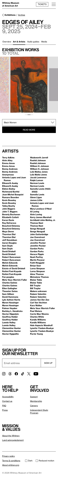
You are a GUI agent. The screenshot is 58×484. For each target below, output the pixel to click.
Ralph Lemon (36, 180)
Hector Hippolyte (10, 314)
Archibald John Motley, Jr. (42, 220)
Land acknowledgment (13, 440)
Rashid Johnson (38, 160)
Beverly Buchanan (11, 214)
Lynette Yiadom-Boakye (42, 328)
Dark (30, 460)
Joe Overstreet (37, 237)
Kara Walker (36, 305)
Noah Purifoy (36, 257)
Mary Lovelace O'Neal (41, 208)
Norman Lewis (37, 183)
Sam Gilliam (8, 294)
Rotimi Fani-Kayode (11, 271)
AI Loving (34, 211)
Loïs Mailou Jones (39, 171)
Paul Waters (36, 311)
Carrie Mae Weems (39, 314)
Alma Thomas (37, 274)
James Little (36, 200)
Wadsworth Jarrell (39, 157)
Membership (36, 401)
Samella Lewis (37, 194)
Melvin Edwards (10, 263)
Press (5, 410)
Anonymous (8, 174)
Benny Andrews (10, 169)
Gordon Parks (37, 248)
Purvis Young (36, 334)
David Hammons (10, 297)
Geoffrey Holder (10, 317)
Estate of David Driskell (13, 268)
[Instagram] (4, 374)
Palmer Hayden (9, 308)
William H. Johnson (39, 166)
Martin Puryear (37, 260)
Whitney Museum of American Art (10, 4)
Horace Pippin (37, 254)
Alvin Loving (36, 214)
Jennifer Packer (38, 243)
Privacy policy (8, 456)
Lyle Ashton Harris (11, 299)
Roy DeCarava (9, 223)
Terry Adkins (8, 157)
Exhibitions (10, 15)
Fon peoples (8, 277)
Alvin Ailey (7, 160)
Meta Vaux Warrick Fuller (14, 280)
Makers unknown (38, 291)
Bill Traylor (35, 285)
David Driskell (9, 251)
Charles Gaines (9, 282)
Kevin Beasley (9, 200)
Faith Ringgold (37, 263)
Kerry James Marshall (40, 217)
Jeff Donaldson (9, 240)
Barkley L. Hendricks (12, 311)
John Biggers (8, 208)
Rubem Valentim (38, 294)
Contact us (7, 401)
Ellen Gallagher (9, 288)
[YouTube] (36, 374)
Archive (21, 15)
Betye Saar (35, 265)
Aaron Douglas (9, 243)
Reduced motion (46, 460)
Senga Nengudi (37, 228)
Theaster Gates (10, 291)
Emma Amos (8, 163)
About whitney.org (10, 465)
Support (34, 396)
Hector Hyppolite (10, 334)
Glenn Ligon (36, 197)
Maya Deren (8, 231)
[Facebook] (16, 374)
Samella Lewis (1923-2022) (40, 190)
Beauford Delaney (11, 226)
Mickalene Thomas (39, 277)
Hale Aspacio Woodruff (41, 325)
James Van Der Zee (39, 299)
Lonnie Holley (8, 322)
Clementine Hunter (11, 328)
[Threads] (10, 374)
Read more (29, 130)
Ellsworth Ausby (10, 183)
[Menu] (53, 4)
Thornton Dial (9, 234)
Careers (34, 405)
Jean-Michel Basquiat (12, 194)
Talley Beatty (8, 206)
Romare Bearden (10, 197)
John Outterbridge (39, 234)
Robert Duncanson (11, 257)
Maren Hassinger (10, 302)
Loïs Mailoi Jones (38, 174)
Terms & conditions (11, 460)
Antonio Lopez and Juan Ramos (14, 178)
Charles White (37, 317)
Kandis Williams (38, 319)
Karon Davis (8, 220)
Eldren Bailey (8, 189)
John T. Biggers (9, 211)
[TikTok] (23, 374)
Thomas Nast (36, 223)
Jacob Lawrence (38, 177)
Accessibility (8, 396)
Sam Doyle (7, 245)
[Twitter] (29, 374)
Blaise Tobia (36, 280)
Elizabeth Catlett (10, 217)
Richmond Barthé (10, 191)
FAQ (4, 405)
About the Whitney (11, 435)
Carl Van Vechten (38, 302)
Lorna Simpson (37, 268)
